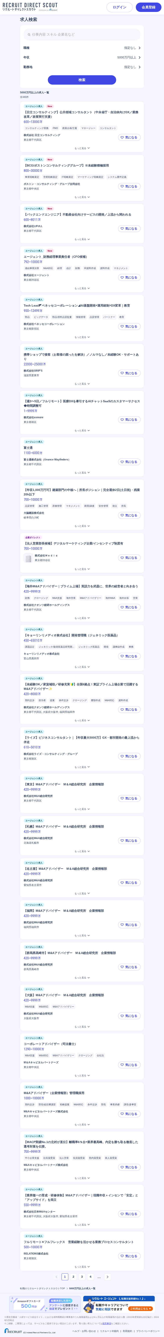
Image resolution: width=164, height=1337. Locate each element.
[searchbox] (82, 35)
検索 (82, 80)
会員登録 (148, 7)
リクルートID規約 (109, 1331)
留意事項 (106, 1323)
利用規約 (127, 1331)
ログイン (119, 7)
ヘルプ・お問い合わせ (84, 1331)
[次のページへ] (107, 1276)
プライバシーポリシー (148, 1331)
